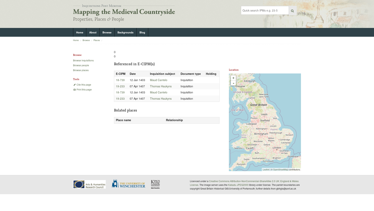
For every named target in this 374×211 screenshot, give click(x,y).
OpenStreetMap (280, 169)
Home (79, 32)
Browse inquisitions (83, 60)
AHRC (89, 184)
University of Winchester (130, 184)
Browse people (81, 65)
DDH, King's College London (155, 184)
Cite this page (83, 84)
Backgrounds (125, 32)
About (92, 32)
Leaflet (266, 169)
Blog (142, 32)
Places (97, 40)
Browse (106, 32)
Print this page (84, 89)
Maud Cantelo (158, 80)
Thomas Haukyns (161, 86)
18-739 (120, 80)
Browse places (81, 70)
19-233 (120, 86)
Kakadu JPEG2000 (238, 184)
